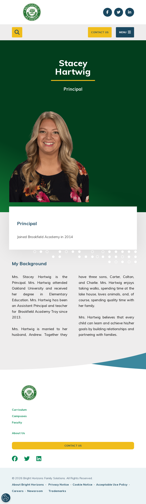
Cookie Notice (82, 484)
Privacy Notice (58, 484)
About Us (18, 433)
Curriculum (19, 409)
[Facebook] (15, 458)
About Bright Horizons (28, 484)
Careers (18, 491)
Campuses (19, 416)
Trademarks (57, 491)
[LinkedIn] (38, 458)
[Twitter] (27, 458)
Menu (122, 32)
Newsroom (35, 491)
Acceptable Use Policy (111, 484)
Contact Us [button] (99, 32)
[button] (17, 32)
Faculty (17, 422)
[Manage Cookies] (5, 497)
